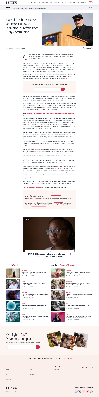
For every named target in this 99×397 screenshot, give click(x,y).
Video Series (45, 2)
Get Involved (56, 2)
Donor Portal (83, 2)
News (51, 2)
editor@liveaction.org (33, 198)
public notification (58, 168)
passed (43, 107)
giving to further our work (56, 195)
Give (90, 2)
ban (32, 174)
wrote (65, 78)
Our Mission (56, 369)
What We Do (33, 2)
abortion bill (29, 63)
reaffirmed (38, 149)
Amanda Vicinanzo (67, 265)
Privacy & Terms (18, 391)
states (59, 122)
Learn (39, 2)
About (7, 366)
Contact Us (8, 379)
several (64, 174)
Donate (8, 369)
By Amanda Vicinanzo (20, 48)
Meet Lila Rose (56, 372)
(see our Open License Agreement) (38, 206)
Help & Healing (75, 2)
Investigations (33, 372)
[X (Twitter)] (89, 7)
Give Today (67, 358)
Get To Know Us (56, 366)
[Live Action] (11, 2)
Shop (62, 2)
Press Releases (9, 376)
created (38, 65)
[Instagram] (92, 7)
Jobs (7, 374)
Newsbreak (11, 48)
